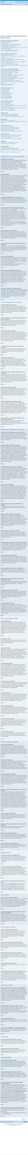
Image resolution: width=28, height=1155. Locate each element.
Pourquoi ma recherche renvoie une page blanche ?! (10, 128)
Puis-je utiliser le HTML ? (5, 90)
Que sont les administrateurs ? (6, 102)
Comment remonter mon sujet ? (6, 85)
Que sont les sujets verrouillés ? (6, 97)
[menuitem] (3, 2)
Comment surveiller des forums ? (7, 137)
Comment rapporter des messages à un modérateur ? (10, 80)
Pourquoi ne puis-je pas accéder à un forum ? (9, 77)
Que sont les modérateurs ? (6, 103)
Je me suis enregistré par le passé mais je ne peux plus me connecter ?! (14, 47)
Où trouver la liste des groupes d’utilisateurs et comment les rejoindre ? (13, 105)
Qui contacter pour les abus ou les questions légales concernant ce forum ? (13, 150)
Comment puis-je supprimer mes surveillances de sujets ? (11, 138)
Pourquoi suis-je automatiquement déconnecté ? (9, 49)
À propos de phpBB (11, 1066)
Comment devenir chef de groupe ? (7, 106)
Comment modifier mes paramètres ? (7, 54)
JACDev (20, 1124)
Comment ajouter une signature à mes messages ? (10, 72)
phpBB (3, 366)
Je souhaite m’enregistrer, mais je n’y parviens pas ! (10, 44)
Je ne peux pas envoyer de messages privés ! (9, 114)
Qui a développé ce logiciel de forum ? (7, 147)
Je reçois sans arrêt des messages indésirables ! (10, 115)
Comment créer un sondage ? (6, 73)
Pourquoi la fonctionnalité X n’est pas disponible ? (9, 148)
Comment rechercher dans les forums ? (8, 126)
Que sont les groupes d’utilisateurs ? (7, 104)
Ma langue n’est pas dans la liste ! (7, 60)
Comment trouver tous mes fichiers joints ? (8, 143)
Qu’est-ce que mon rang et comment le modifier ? (10, 64)
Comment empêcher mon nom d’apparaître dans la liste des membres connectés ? (13, 57)
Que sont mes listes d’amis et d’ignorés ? (8, 120)
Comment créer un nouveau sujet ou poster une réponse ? (11, 70)
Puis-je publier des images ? (6, 92)
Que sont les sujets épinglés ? (6, 95)
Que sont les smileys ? (5, 91)
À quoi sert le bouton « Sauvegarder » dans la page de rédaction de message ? (13, 82)
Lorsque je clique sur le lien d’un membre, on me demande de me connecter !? (14, 66)
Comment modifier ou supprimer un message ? (9, 71)
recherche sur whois (5, 1088)
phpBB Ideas (13, 1075)
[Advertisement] (14, 21)
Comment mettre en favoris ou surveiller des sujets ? (10, 136)
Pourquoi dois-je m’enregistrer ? (6, 41)
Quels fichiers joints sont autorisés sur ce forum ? (10, 142)
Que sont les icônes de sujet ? (6, 98)
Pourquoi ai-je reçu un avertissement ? (8, 79)
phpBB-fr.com (12, 1124)
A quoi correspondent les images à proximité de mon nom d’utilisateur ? (13, 61)
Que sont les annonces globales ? (7, 93)
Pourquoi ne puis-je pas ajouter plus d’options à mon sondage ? (12, 74)
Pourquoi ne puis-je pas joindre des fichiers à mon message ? (12, 78)
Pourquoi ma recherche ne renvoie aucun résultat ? (10, 127)
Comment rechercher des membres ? (7, 129)
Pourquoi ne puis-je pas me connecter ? (8, 46)
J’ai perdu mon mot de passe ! (6, 48)
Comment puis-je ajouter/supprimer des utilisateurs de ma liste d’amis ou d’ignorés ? (14, 122)
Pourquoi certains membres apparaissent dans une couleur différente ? (13, 107)
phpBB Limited (9, 1062)
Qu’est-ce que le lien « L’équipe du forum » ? (9, 110)
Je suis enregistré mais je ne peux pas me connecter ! (10, 45)
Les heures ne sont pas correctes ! (7, 58)
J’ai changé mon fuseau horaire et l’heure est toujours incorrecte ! (12, 59)
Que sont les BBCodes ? (5, 89)
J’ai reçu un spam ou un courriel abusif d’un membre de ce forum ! (13, 116)
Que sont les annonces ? (5, 94)
